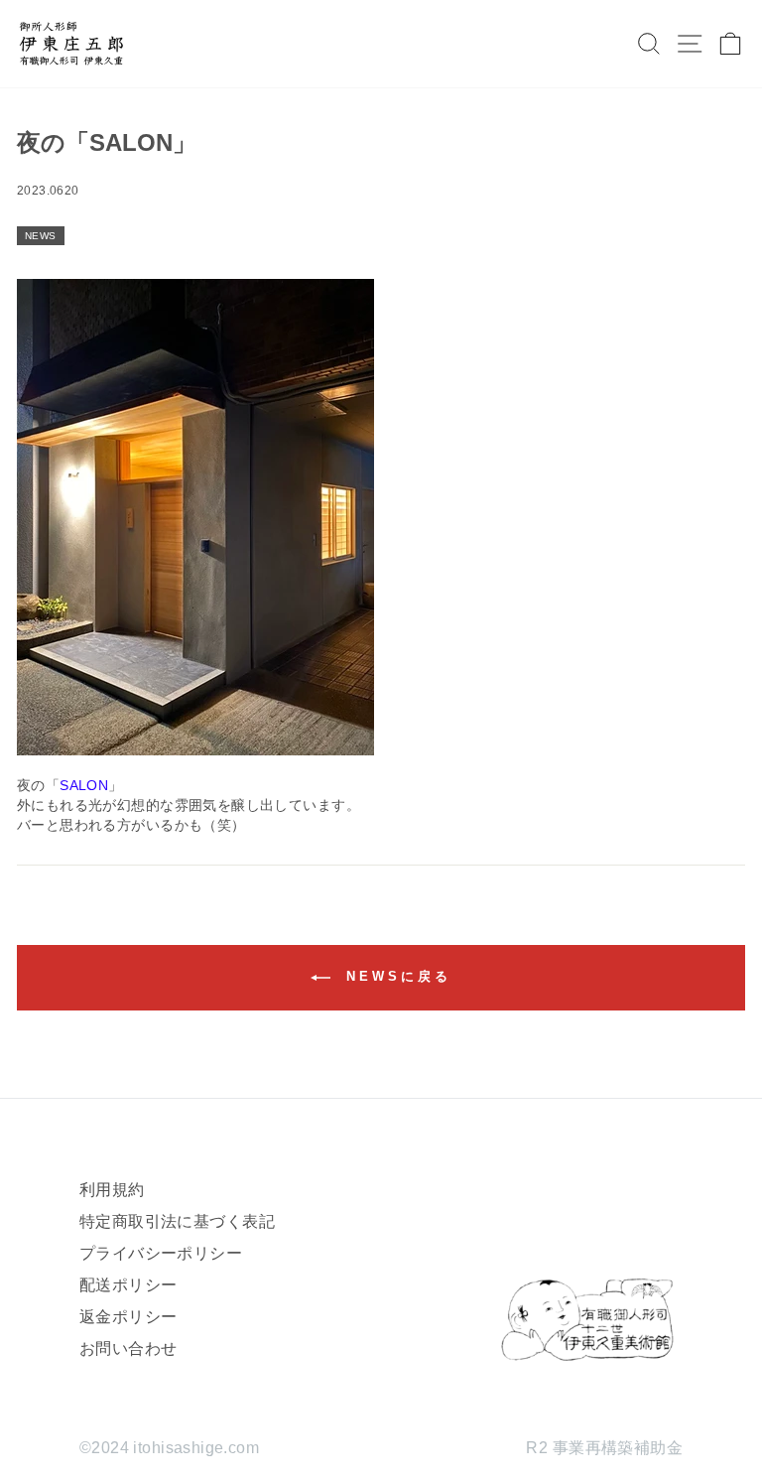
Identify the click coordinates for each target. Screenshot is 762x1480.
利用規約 (112, 1189)
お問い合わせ (128, 1348)
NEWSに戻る (394, 976)
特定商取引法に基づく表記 (177, 1221)
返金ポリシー (128, 1316)
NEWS (41, 235)
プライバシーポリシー (160, 1253)
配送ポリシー (128, 1285)
